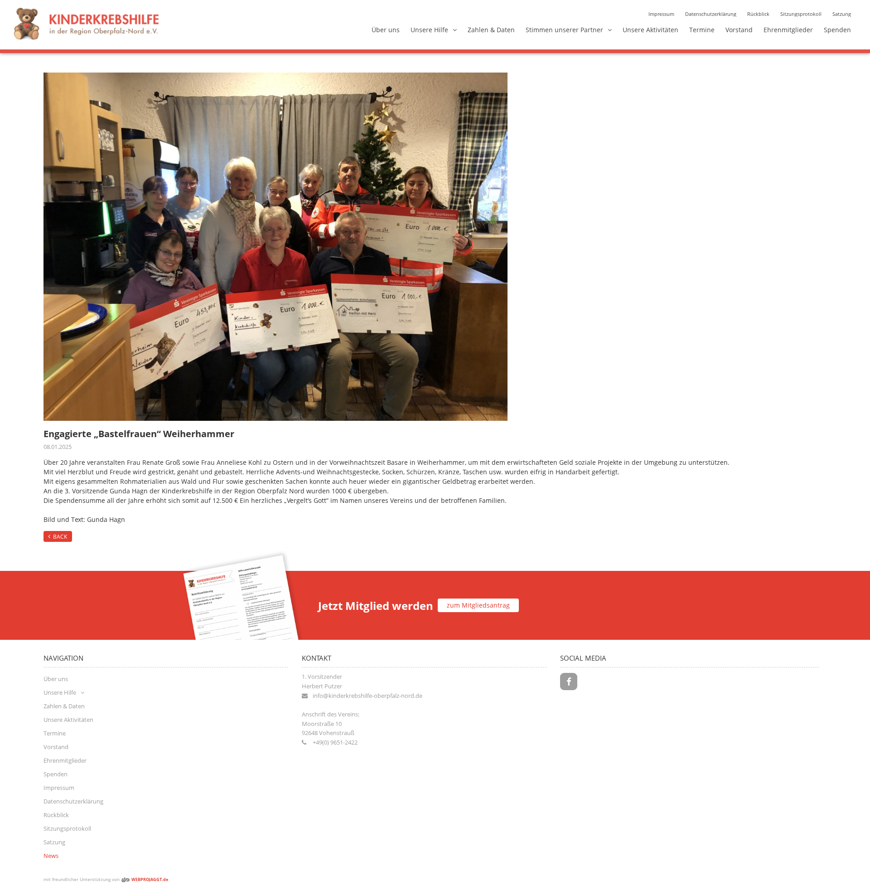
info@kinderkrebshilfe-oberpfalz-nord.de (367, 695)
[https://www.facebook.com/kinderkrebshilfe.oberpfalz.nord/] (568, 681)
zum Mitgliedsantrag (478, 605)
